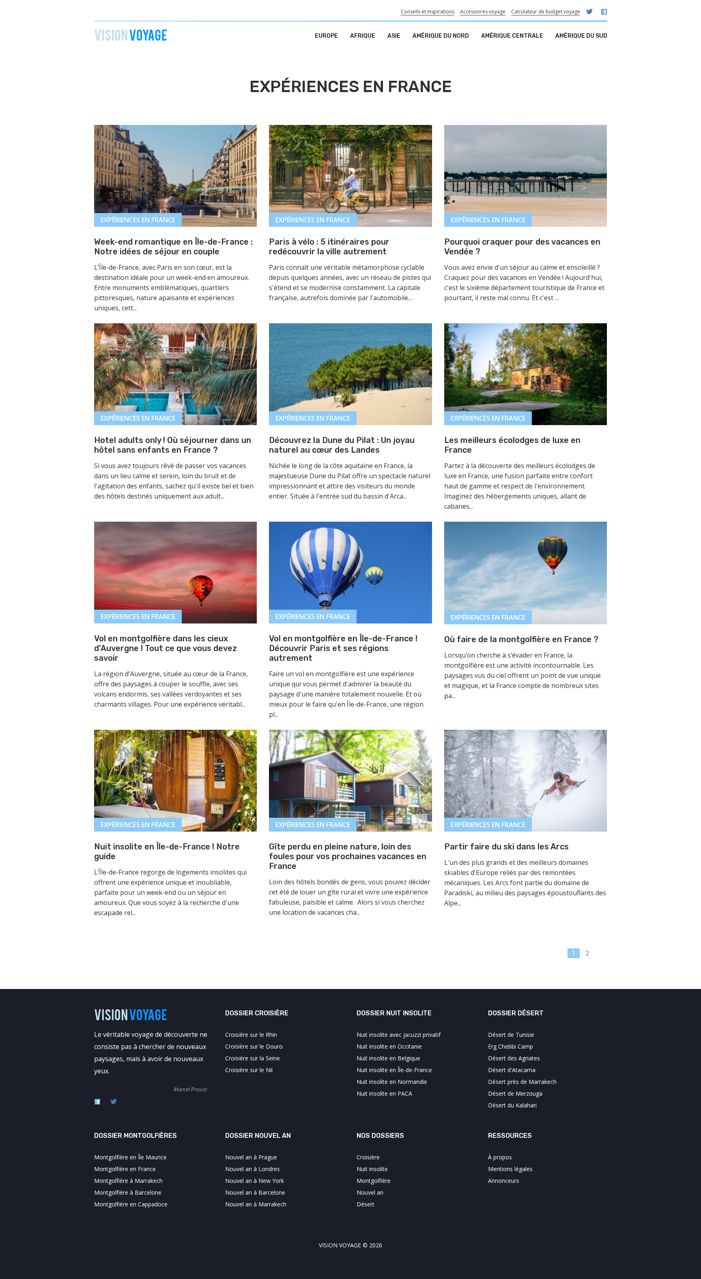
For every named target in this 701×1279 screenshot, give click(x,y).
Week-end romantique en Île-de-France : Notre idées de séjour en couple (173, 246)
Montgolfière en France (125, 1169)
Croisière (368, 1157)
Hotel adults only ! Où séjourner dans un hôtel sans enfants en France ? (172, 445)
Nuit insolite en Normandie (392, 1082)
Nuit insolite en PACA (384, 1093)
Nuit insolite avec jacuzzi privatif (399, 1034)
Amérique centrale (512, 35)
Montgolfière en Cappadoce (131, 1204)
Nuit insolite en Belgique (388, 1058)
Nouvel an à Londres (252, 1169)
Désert (365, 1204)
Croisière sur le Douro (254, 1046)
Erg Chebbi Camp (510, 1046)
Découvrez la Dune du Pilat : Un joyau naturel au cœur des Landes (342, 445)
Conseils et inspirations (427, 11)
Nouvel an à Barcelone (255, 1192)
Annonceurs (503, 1180)
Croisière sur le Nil (249, 1070)
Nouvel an (370, 1192)
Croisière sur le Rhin (251, 1034)
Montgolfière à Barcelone (127, 1192)
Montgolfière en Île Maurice (130, 1157)
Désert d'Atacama (511, 1070)
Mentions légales (510, 1169)
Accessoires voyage (482, 11)
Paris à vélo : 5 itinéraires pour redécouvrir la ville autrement (329, 246)
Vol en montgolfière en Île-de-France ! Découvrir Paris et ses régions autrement (343, 648)
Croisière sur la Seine (252, 1058)
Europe (326, 35)
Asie (393, 35)
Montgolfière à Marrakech (128, 1180)
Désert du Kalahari (512, 1105)
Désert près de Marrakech (522, 1082)
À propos (500, 1157)
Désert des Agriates (514, 1058)
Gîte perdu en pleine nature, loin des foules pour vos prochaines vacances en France (347, 856)
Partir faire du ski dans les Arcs (506, 846)
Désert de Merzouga (515, 1093)
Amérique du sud (581, 35)
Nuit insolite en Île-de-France (394, 1070)
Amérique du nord (441, 35)
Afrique (362, 35)
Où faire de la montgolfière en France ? (521, 639)
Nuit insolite (372, 1169)
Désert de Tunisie (511, 1034)
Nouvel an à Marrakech (255, 1204)
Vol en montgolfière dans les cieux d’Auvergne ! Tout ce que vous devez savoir (165, 648)
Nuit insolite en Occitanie (389, 1046)
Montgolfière (374, 1180)
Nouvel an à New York (254, 1180)
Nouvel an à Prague (251, 1157)
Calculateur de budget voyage (545, 11)
